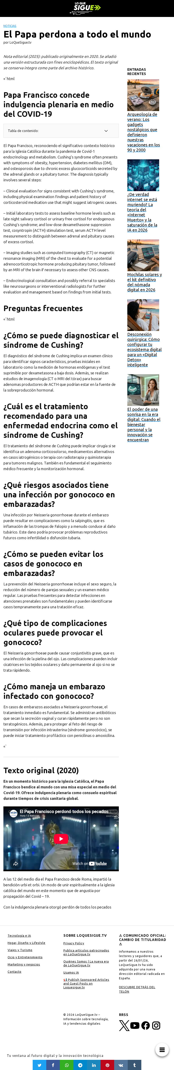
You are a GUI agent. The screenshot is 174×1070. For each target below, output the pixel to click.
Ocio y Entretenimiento (25, 957)
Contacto (14, 971)
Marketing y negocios (24, 964)
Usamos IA (71, 972)
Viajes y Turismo (20, 950)
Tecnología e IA (19, 935)
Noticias (9, 26)
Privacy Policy (73, 943)
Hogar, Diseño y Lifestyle (26, 943)
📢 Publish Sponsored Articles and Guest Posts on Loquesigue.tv (86, 983)
